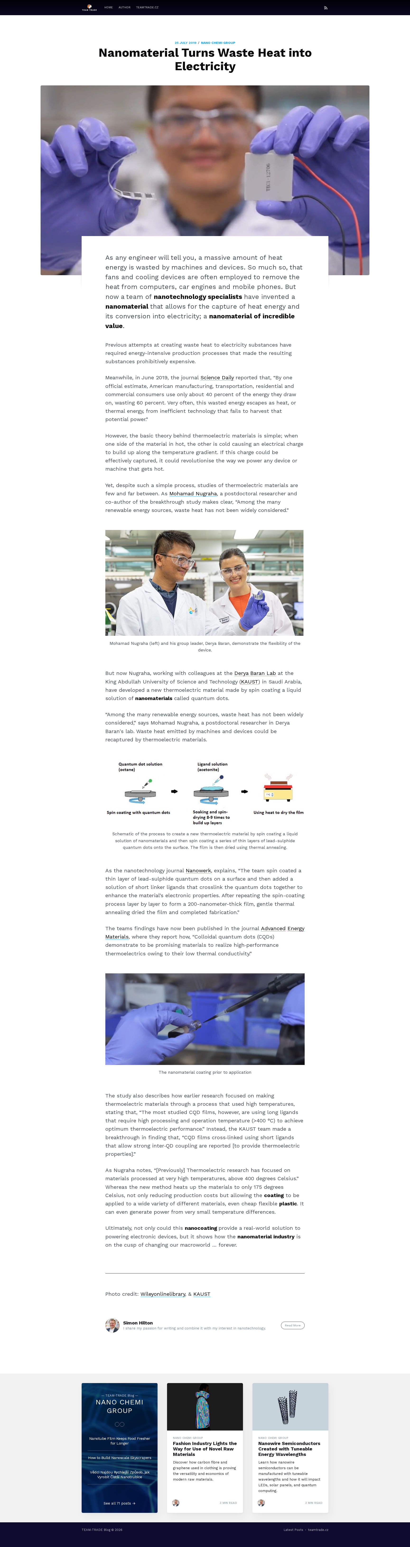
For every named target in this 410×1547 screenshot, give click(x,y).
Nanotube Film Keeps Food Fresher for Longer (119, 1440)
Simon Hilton (138, 1323)
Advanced (273, 928)
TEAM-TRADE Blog (96, 1530)
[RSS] (325, 7)
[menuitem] (109, 7)
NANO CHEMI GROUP (218, 43)
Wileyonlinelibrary (162, 1294)
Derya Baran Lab (255, 673)
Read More (293, 1325)
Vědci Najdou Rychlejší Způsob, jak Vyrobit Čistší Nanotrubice (119, 1474)
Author (124, 7)
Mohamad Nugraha (193, 494)
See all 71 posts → (119, 1503)
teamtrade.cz (147, 7)
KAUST (249, 682)
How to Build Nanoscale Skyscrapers (119, 1457)
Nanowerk (198, 870)
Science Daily (217, 378)
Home (108, 7)
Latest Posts (293, 1530)
